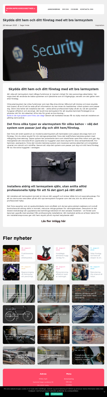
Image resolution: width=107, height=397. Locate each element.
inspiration (99, 25)
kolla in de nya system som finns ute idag (25, 116)
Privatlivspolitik (57, 394)
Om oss (65, 9)
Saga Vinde (24, 25)
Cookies (74, 9)
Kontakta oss (86, 9)
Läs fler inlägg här (53, 221)
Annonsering (54, 9)
